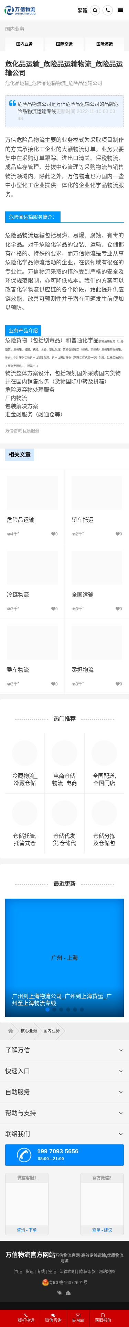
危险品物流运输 (25, 235)
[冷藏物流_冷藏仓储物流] (24, 744)
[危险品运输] (32, 479)
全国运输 (83, 595)
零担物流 (83, 670)
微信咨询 (51, 1322)
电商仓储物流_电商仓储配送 (64, 783)
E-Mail (78, 1320)
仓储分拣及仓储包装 (104, 843)
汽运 (18, 1271)
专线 (41, 1271)
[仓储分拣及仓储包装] (104, 804)
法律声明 (68, 1271)
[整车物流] (32, 629)
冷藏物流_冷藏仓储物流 (24, 783)
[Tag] (60, 1293)
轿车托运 (83, 520)
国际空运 (64, 44)
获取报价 (103, 1320)
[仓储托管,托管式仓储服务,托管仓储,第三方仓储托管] (24, 804)
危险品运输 (20, 520)
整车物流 (18, 670)
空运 (52, 1271)
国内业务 (14, 29)
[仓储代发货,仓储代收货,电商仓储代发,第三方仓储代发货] (64, 804)
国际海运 (104, 44)
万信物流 (78, 176)
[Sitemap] (69, 1293)
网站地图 (107, 1271)
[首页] (13, 1031)
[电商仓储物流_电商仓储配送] (64, 744)
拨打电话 (26, 1320)
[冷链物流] (32, 554)
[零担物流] (97, 629)
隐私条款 (87, 1271)
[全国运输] (97, 554)
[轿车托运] (97, 479)
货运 (29, 1271)
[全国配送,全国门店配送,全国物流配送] (104, 744)
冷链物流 (18, 595)
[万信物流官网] (20, 10)
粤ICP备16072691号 (68, 1282)
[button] (47, 1009)
